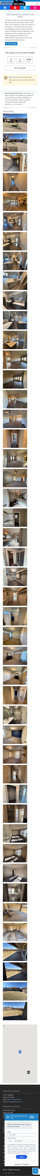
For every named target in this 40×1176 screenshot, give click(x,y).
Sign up (11, 77)
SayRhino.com (9, 104)
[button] (20, 1052)
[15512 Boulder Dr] (15, 123)
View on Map (12, 44)
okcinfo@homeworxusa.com (15, 1102)
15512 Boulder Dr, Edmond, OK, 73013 (20, 15)
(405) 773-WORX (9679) (14, 1099)
